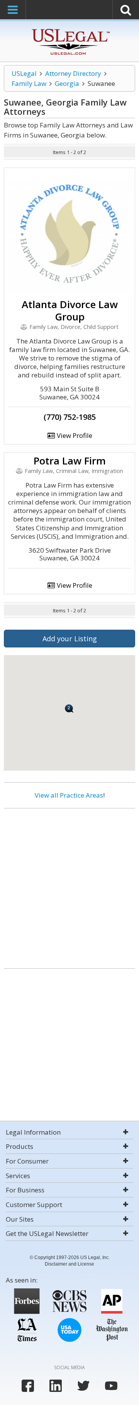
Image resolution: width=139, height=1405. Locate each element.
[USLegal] (70, 29)
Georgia (67, 83)
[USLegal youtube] (111, 1386)
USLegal (24, 73)
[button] (69, 708)
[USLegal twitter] (83, 1386)
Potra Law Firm (70, 461)
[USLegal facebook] (28, 1386)
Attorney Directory (73, 73)
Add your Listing (69, 638)
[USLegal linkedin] (55, 1386)
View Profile (73, 435)
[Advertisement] (69, 885)
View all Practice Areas (69, 795)
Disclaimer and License (69, 1264)
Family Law (29, 83)
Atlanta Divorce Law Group (70, 310)
